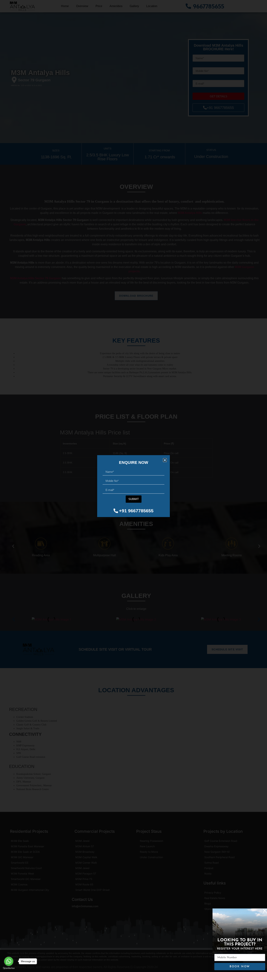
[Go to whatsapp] (8, 961)
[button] (164, 460)
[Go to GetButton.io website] (9, 968)
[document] (133, 486)
